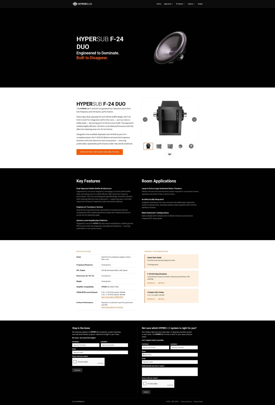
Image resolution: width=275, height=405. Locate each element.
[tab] (148, 146)
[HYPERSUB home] (82, 4)
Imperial (152, 283)
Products (179, 4)
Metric (162, 283)
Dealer (200, 4)
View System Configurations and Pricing (99, 152)
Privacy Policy (198, 401)
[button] (170, 119)
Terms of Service (186, 401)
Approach (167, 4)
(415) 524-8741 (172, 401)
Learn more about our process (112, 307)
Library (190, 4)
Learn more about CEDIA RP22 (112, 297)
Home (159, 4)
